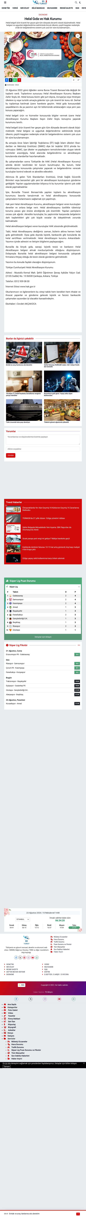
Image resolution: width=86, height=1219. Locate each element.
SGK (77, 8)
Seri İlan (11, 1021)
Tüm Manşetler (59, 947)
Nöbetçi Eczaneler (60, 937)
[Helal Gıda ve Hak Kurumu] (43, 54)
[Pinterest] (24, 957)
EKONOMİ (43, 15)
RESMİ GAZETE (66, 8)
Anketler (11, 1030)
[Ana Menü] (5, 2)
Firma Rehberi (14, 1019)
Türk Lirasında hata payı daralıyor (18, 422)
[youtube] (59, 999)
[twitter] (30, 999)
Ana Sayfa (12, 1004)
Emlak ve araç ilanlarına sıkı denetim (19, 365)
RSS (22, 985)
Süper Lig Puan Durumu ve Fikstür (26, 1050)
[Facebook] (16, 957)
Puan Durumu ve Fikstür (62, 944)
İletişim (11, 1036)
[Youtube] (32, 957)
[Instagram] (28, 957)
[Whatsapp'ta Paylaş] (15, 80)
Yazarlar (11, 1016)
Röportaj (11, 1024)
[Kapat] (84, 1063)
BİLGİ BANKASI (38, 8)
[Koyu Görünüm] (80, 2)
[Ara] (76, 2)
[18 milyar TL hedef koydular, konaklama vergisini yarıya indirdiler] (24, 381)
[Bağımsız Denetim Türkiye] (40, 2)
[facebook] (16, 999)
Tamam (6, 1066)
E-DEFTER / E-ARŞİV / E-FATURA (56, 974)
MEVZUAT (24, 8)
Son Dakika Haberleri (62, 949)
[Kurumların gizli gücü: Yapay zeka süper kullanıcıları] (62, 381)
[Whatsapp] (37, 957)
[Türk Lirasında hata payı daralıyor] (24, 410)
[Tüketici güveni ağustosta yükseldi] (62, 410)
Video (10, 1013)
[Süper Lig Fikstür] (79, 645)
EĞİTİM (47, 972)
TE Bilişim (49, 992)
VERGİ (15, 8)
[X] (20, 957)
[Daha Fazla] (19, 80)
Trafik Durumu (59, 942)
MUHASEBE (52, 8)
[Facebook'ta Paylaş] (6, 80)
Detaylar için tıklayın (43, 637)
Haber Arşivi (58, 952)
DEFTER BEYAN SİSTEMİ (15, 972)
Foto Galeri (13, 1010)
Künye (10, 1033)
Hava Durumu (59, 939)
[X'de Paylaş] (11, 80)
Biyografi (12, 1027)
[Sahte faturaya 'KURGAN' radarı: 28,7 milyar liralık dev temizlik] (62, 352)
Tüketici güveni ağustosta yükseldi (56, 422)
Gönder (11, 455)
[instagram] (45, 999)
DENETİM (6, 8)
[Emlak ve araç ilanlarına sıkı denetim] (24, 352)
